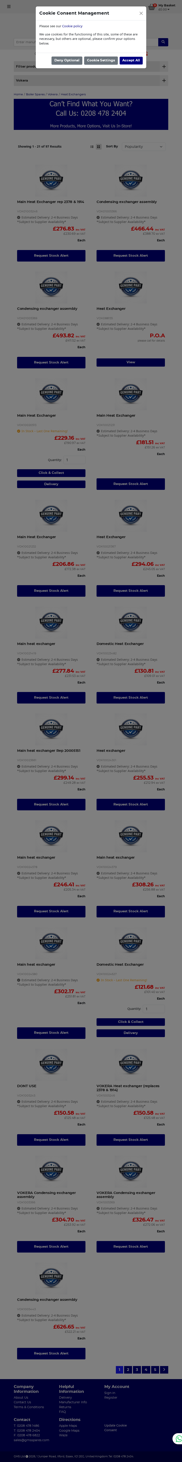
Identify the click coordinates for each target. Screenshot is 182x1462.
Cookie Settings (101, 60)
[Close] (141, 13)
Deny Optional (66, 60)
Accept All (131, 60)
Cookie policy (72, 26)
